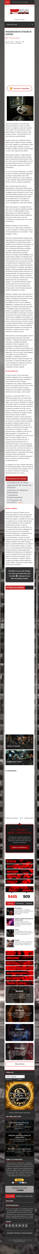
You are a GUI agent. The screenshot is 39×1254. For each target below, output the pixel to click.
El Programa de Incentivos (14, 501)
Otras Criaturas (19, 1064)
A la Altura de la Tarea (17, 483)
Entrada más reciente (12, 818)
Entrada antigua (29, 818)
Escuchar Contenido (19, 88)
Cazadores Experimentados (15, 496)
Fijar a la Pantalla (19, 847)
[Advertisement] (19, 63)
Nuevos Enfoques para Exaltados (14, 43)
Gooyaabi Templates (19, 1241)
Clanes (17, 930)
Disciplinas (18, 908)
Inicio (21, 818)
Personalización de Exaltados (16, 478)
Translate (19, 1079)
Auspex (17, 940)
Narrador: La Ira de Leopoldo (20, 2)
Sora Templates (18, 1240)
